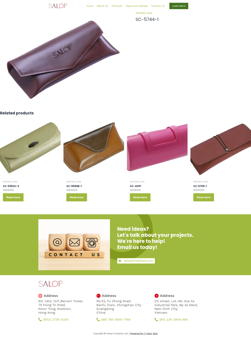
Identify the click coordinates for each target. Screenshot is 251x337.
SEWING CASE (144, 13)
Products (117, 6)
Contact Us (158, 6)
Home (89, 6)
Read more (13, 197)
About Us (102, 6)
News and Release (137, 6)
